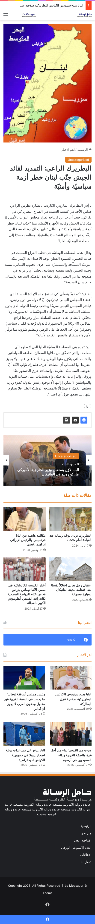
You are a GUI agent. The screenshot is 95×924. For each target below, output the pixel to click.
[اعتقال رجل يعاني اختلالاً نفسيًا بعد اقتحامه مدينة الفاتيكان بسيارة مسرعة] (70, 569)
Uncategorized (78, 159)
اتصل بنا (86, 862)
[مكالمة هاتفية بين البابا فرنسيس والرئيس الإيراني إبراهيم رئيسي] (24, 519)
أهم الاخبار (68, 149)
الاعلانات (86, 855)
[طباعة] (66, 420)
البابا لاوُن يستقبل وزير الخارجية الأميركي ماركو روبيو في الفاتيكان (48, 471)
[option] (47, 460)
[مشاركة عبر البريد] (75, 420)
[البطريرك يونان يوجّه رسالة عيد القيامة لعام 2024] (70, 519)
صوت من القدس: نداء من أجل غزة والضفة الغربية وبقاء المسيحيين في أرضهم (71, 755)
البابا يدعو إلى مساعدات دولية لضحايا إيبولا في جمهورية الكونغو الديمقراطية (25, 755)
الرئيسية (83, 149)
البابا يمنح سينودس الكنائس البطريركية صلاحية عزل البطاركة (45, 5)
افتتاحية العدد (83, 840)
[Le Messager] (57, 15)
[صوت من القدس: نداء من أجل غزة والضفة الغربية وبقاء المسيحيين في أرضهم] (71, 733)
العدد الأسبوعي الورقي (76, 847)
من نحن (86, 833)
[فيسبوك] (83, 420)
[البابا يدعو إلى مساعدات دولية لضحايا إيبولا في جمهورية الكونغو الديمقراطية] (24, 733)
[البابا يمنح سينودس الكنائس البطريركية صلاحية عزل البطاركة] (71, 678)
